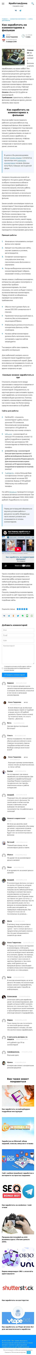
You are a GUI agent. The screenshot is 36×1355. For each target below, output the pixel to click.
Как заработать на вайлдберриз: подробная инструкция (16, 1110)
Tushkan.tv (9, 473)
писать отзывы (16, 158)
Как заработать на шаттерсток (15, 1300)
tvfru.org (8, 434)
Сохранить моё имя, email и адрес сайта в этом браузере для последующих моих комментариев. (17, 668)
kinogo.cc (13, 492)
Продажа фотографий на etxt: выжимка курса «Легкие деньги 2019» (15, 1239)
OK (29, 1352)
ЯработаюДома (18, 3)
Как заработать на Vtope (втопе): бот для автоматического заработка (18, 1328)
